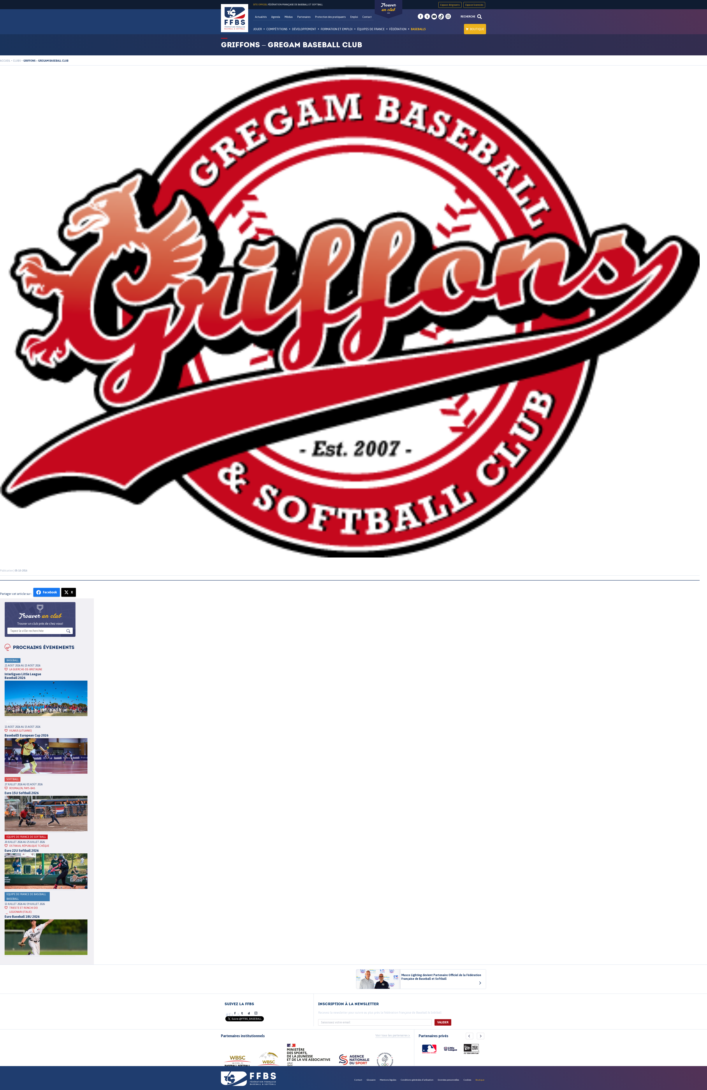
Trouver (388, 7)
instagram (448, 17)
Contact (367, 16)
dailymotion (249, 1013)
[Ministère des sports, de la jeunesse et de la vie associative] (308, 1056)
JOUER (257, 29)
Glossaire (371, 1080)
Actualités (261, 16)
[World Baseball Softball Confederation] (237, 1063)
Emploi (354, 16)
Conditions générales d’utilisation (417, 1080)
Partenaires (304, 16)
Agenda (275, 16)
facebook (420, 17)
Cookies (467, 1080)
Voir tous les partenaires (391, 1035)
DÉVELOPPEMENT (304, 29)
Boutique (477, 29)
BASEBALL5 (418, 29)
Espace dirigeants (449, 4)
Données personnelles (448, 1080)
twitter (427, 17)
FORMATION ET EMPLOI (337, 29)
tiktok (441, 17)
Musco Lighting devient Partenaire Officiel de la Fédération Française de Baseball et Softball (441, 976)
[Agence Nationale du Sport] (354, 1060)
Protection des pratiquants (330, 16)
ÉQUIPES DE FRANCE (371, 29)
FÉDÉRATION (397, 29)
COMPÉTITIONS (276, 29)
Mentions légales (388, 1080)
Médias (288, 16)
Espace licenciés (474, 4)
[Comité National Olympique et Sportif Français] (385, 1061)
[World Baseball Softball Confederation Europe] (269, 1061)
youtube (434, 17)
